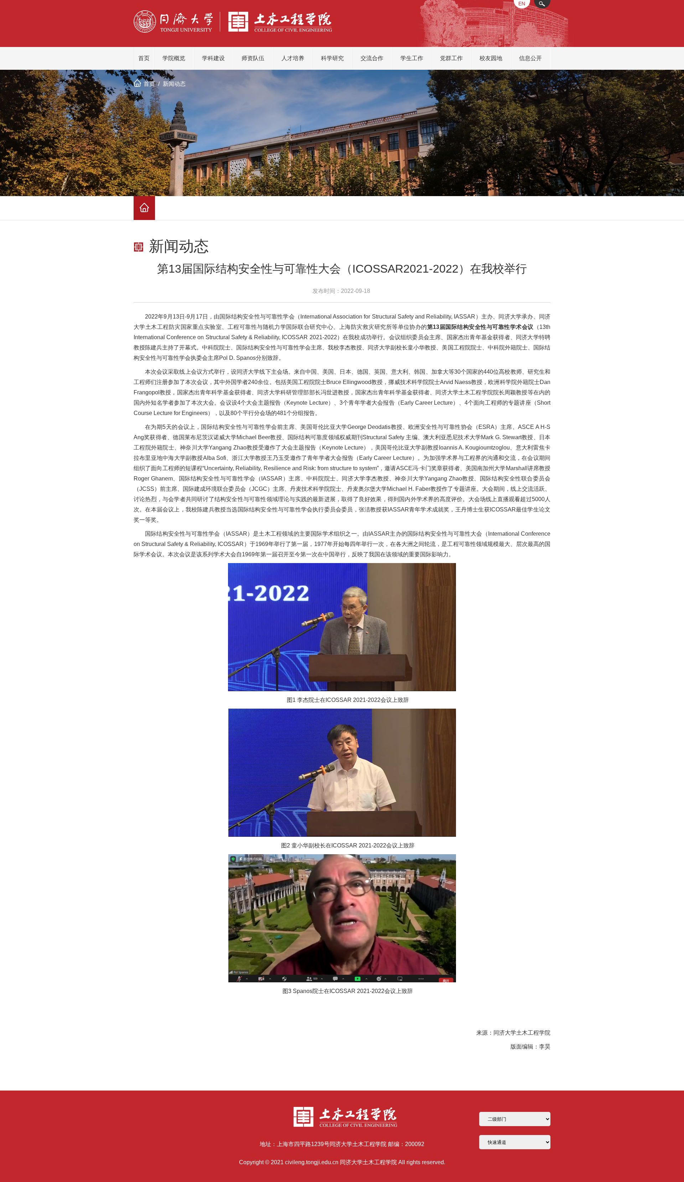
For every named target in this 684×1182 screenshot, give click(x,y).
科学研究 (332, 58)
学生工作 (411, 58)
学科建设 (213, 58)
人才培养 (292, 58)
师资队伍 (253, 58)
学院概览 (173, 58)
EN (521, 3)
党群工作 (451, 58)
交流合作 (372, 58)
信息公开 (530, 58)
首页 (144, 58)
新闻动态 (174, 84)
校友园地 (491, 58)
